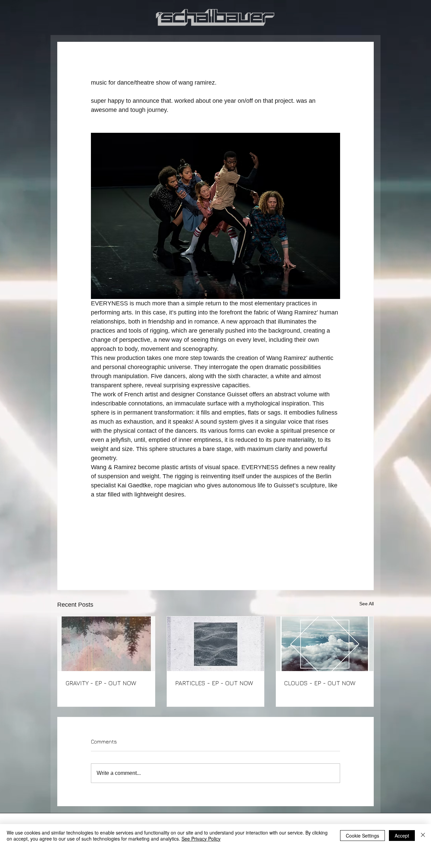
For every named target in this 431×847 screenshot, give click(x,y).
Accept (402, 835)
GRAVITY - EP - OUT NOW (101, 683)
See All (366, 603)
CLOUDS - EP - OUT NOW (319, 683)
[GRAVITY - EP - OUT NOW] (106, 643)
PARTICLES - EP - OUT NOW (214, 683)
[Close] (423, 835)
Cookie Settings (362, 835)
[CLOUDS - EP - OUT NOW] (324, 643)
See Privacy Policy (201, 838)
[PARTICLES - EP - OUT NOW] (215, 643)
